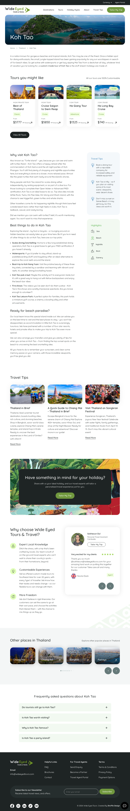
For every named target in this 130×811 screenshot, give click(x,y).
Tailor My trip (96, 544)
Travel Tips (98, 10)
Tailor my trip (116, 10)
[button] (107, 2)
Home (12, 48)
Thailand (22, 48)
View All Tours (19, 135)
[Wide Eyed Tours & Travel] (22, 762)
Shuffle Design (114, 806)
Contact (48, 777)
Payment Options (107, 777)
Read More (15, 444)
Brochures (49, 772)
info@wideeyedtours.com (22, 774)
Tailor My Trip (65, 495)
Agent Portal (120, 2)
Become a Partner (78, 772)
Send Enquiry (76, 767)
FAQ (46, 767)
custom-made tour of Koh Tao (54, 66)
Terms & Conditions (108, 767)
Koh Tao (33, 48)
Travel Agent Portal (79, 777)
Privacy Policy (105, 772)
